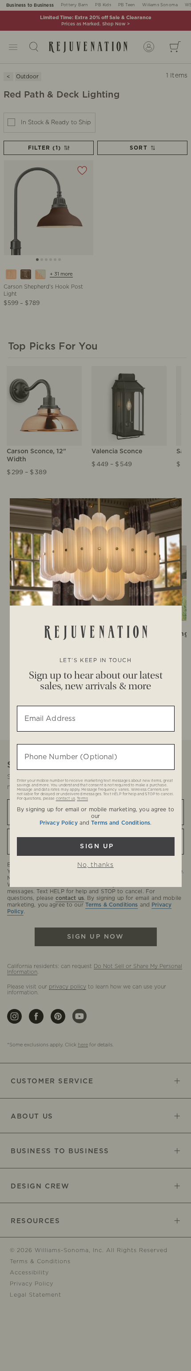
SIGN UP (96, 846)
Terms (82, 799)
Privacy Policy (59, 823)
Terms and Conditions (120, 823)
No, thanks (95, 865)
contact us (65, 799)
